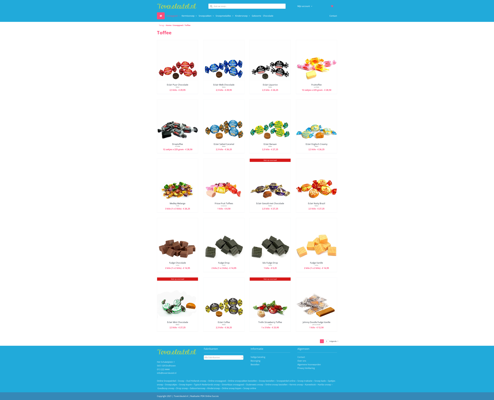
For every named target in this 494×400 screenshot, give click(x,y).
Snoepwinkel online (286, 380)
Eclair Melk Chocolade (223, 84)
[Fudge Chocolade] (177, 219)
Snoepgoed (178, 25)
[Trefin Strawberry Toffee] (270, 279)
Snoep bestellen (267, 380)
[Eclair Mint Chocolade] (177, 279)
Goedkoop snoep (165, 388)
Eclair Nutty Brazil (316, 203)
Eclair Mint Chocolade (177, 322)
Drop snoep (182, 388)
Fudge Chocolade (177, 262)
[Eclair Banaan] (270, 101)
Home (168, 25)
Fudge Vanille (316, 262)
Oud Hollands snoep (196, 380)
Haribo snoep (324, 384)
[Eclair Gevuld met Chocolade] (270, 160)
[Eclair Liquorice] (270, 41)
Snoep (181, 380)
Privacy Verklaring (306, 368)
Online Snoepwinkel (166, 380)
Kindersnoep (213, 388)
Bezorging (255, 360)
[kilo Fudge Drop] (270, 219)
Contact (301, 357)
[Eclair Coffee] (223, 279)
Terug (161, 25)
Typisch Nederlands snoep (207, 384)
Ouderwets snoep (254, 384)
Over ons (301, 360)
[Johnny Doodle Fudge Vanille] (316, 279)
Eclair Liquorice (270, 84)
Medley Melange (177, 203)
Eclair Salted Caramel (224, 144)
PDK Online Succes (210, 396)
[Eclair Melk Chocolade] (223, 41)
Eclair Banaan (270, 144)
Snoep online (249, 388)
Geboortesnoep (197, 388)
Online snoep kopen (231, 388)
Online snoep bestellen (276, 384)
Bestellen (255, 364)
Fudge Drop (224, 262)
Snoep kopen (185, 384)
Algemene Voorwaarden (309, 364)
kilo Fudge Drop (270, 262)
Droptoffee (177, 144)
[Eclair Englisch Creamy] (316, 101)
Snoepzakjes (171, 384)
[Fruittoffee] (316, 41)
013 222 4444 (163, 369)
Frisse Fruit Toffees (224, 203)
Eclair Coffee (224, 322)
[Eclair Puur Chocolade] (177, 41)
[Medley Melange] (177, 160)
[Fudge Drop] (223, 219)
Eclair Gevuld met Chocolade (270, 203)
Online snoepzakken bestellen (242, 380)
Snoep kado (320, 380)
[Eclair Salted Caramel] (223, 101)
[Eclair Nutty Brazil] (316, 160)
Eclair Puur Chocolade (177, 84)
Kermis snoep (296, 384)
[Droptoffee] (177, 101)
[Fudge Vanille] (316, 219)
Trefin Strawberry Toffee (270, 322)
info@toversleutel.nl (166, 373)
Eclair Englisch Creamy (316, 144)
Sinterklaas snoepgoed (233, 384)
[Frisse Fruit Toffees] (223, 160)
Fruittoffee (316, 84)
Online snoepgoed (217, 380)
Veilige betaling (258, 357)
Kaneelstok (310, 384)
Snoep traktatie (304, 380)
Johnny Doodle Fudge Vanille (316, 322)
